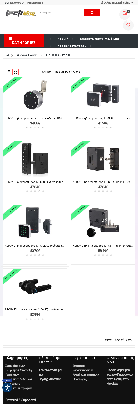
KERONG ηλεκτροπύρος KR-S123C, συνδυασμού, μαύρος (40, 245)
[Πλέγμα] (15, 72)
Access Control (27, 55)
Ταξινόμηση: (45, 72)
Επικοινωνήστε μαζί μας (100, 38)
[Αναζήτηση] (92, 12)
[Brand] (94, 45)
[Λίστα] (9, 72)
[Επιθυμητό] (39, 133)
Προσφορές (80, 379)
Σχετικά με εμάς (15, 365)
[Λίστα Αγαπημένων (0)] (128, 25)
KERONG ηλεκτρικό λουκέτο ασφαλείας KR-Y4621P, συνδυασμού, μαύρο (50, 118)
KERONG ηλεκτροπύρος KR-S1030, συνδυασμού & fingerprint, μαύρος (48, 182)
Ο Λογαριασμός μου (118, 370)
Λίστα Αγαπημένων (118, 379)
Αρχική (63, 38)
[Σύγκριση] (45, 133)
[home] (7, 55)
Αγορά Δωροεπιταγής (86, 374)
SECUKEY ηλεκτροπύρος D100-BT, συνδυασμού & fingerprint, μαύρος (48, 309)
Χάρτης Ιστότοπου (72, 45)
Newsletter (113, 383)
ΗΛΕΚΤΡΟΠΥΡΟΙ (58, 55)
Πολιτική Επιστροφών (18, 388)
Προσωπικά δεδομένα (18, 379)
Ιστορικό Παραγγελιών (120, 374)
